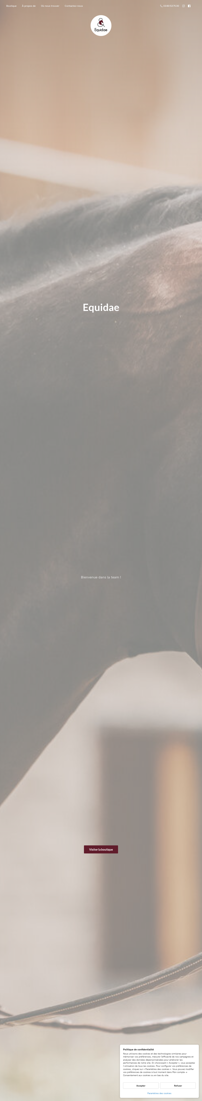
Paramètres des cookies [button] (159, 1093)
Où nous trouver (50, 5)
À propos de (29, 5)
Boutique (11, 5)
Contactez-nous (74, 5)
